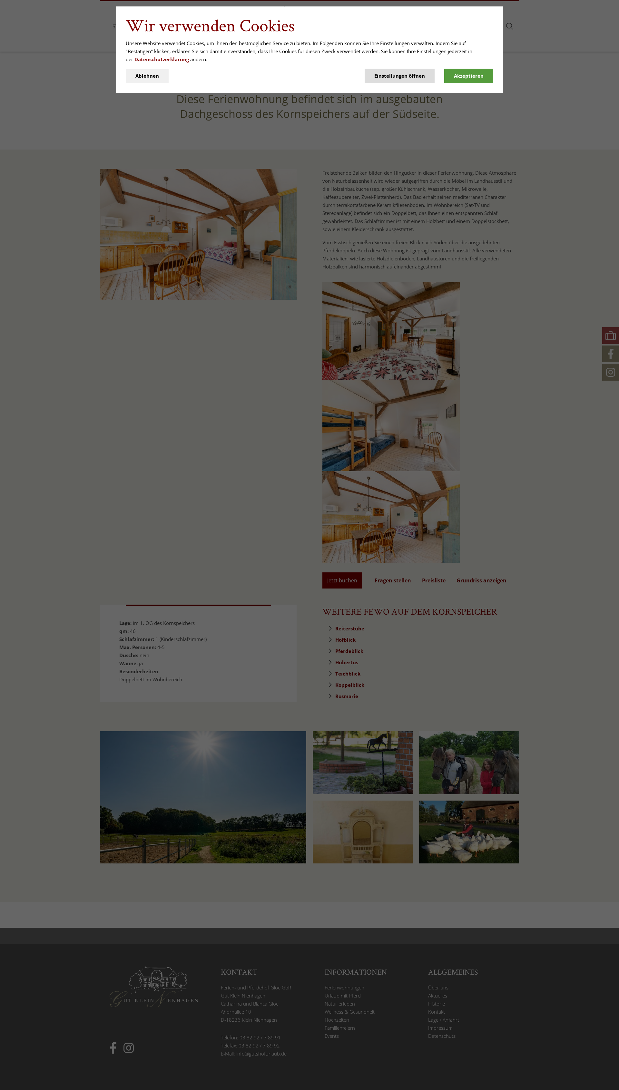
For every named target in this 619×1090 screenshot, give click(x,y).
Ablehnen (147, 76)
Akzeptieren (469, 76)
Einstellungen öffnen (399, 76)
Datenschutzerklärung (161, 59)
